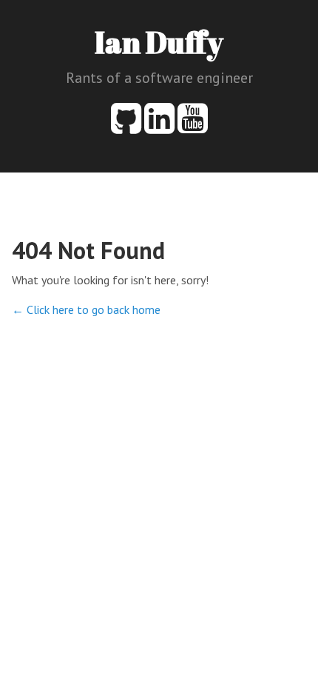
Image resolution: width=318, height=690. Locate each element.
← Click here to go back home (86, 309)
